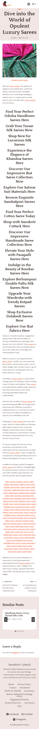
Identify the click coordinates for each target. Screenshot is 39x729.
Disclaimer (25, 688)
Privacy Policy (24, 684)
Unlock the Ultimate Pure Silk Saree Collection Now (10, 586)
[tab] (15, 631)
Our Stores (29, 691)
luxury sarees (15, 86)
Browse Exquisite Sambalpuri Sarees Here (19, 202)
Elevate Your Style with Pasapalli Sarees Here (19, 255)
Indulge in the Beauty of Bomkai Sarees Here (19, 269)
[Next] (33, 619)
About (11, 684)
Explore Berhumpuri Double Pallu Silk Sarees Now (19, 283)
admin (15, 38)
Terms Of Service (13, 703)
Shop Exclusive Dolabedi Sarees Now (19, 316)
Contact (12, 688)
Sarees (19, 9)
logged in (15, 653)
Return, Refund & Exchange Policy (19, 695)
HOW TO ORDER (13, 691)
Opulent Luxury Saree (19, 80)
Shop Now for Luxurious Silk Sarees (19, 140)
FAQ (19, 706)
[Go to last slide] (5, 619)
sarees (30, 344)
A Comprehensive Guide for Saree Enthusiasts (30, 586)
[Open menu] (28, 4)
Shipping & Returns (19, 699)
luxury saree (7, 361)
